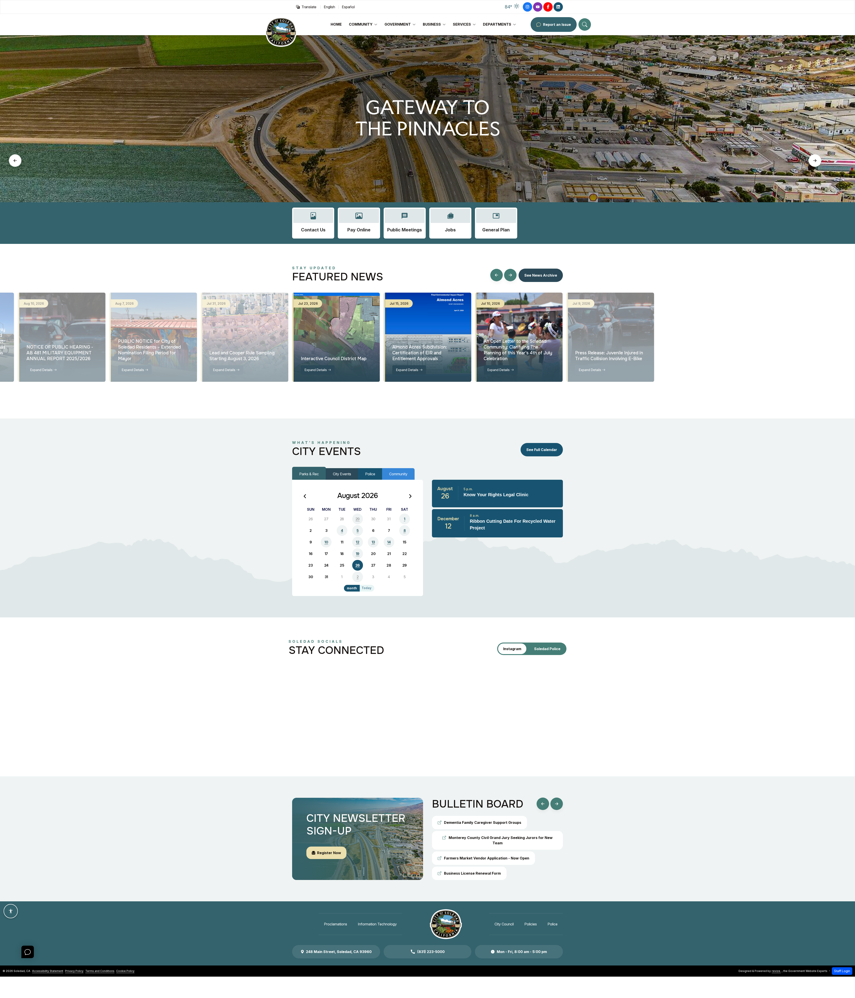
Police (370, 474)
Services (462, 24)
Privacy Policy (74, 971)
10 (326, 542)
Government (398, 24)
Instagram (512, 649)
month (352, 588)
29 (358, 519)
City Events (342, 474)
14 (389, 542)
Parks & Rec (309, 474)
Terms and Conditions (99, 971)
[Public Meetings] (405, 223)
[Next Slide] (815, 160)
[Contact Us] (313, 223)
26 (357, 565)
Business (432, 24)
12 (357, 542)
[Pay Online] (359, 223)
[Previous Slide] (15, 160)
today (366, 588)
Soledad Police (547, 649)
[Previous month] (305, 496)
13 (373, 542)
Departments (497, 24)
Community (361, 24)
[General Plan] (496, 223)
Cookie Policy (125, 971)
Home (336, 24)
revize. (776, 971)
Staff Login (842, 971)
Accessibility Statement (47, 971)
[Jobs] (450, 223)
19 (357, 553)
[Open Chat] (27, 952)
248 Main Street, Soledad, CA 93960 (339, 951)
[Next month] (410, 496)
